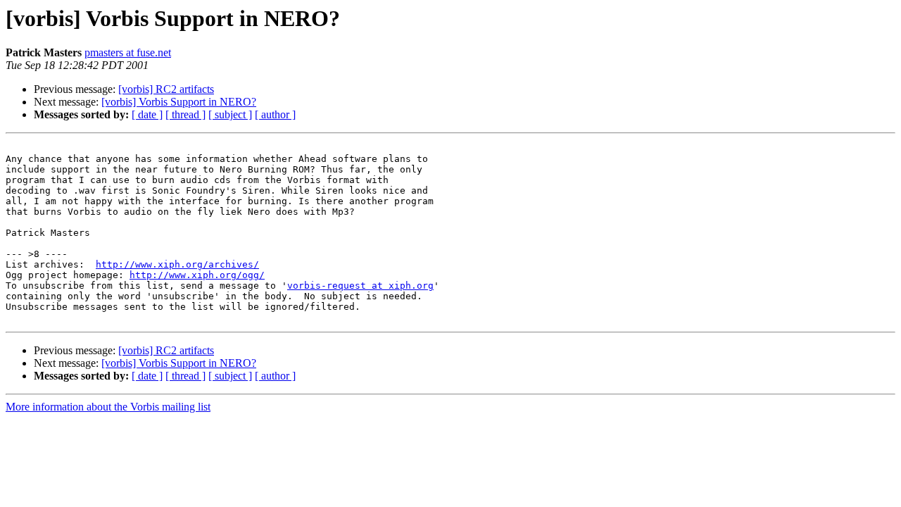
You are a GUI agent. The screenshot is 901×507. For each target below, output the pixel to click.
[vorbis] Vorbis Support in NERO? (178, 102)
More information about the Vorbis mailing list (108, 407)
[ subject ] (230, 114)
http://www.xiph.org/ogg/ (197, 275)
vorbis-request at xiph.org (360, 285)
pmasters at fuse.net (127, 52)
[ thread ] (185, 114)
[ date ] (147, 114)
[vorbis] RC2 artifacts (166, 89)
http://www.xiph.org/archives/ (177, 264)
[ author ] (275, 114)
